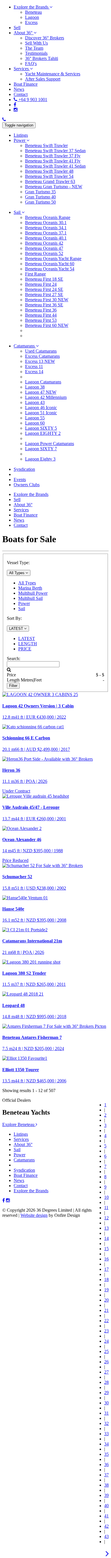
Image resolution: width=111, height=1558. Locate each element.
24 (106, 1341)
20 (106, 1300)
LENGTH (27, 643)
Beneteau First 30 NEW (46, 299)
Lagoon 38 (35, 387)
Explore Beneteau (19, 1124)
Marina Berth (30, 588)
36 (106, 1464)
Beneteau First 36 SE (44, 304)
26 (106, 1361)
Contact (21, 1185)
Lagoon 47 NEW (40, 392)
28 (106, 1382)
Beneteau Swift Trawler (46, 145)
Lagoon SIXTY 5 (41, 428)
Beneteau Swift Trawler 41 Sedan (55, 166)
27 (106, 1372)
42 (106, 1526)
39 (106, 1495)
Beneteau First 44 (41, 315)
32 (106, 1423)
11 (106, 1207)
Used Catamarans (41, 351)
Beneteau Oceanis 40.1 (46, 238)
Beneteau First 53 (41, 320)
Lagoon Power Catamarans (49, 443)
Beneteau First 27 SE (44, 294)
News (19, 1180)
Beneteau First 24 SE (44, 289)
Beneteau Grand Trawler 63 (50, 181)
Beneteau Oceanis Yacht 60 (49, 263)
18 (106, 1279)
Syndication (24, 1170)
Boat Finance (26, 1175)
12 (106, 1217)
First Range (35, 274)
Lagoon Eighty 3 (40, 459)
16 (106, 1259)
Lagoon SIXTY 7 (41, 448)
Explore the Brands (31, 1190)
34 (106, 1444)
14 (106, 1238)
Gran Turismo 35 (40, 191)
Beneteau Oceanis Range (47, 217)
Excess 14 (34, 371)
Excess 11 (34, 366)
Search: (13, 658)
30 (106, 1402)
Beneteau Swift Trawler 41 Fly (53, 160)
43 (106, 1536)
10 (106, 1197)
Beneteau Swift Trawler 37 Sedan (55, 150)
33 (106, 1433)
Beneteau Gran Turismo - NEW (53, 186)
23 (106, 1330)
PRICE (24, 648)
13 (106, 1228)
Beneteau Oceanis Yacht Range (53, 258)
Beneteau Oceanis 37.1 (46, 232)
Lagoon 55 (35, 417)
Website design (34, 1215)
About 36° (23, 1144)
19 (106, 1289)
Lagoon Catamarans (43, 381)
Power (24, 603)
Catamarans (24, 1159)
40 (106, 1505)
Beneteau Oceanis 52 (44, 253)
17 (106, 1269)
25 (106, 1351)
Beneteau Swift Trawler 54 (49, 176)
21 (106, 1310)
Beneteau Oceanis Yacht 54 (49, 268)
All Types (27, 582)
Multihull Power (33, 593)
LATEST (26, 638)
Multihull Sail (30, 598)
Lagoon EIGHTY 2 (43, 433)
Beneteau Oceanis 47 (44, 248)
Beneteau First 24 (41, 284)
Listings (21, 1134)
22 (106, 1320)
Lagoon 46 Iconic (41, 407)
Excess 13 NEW (40, 361)
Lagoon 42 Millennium (46, 397)
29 (106, 1392)
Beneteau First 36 (41, 309)
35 (106, 1454)
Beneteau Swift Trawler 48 (49, 171)
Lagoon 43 (35, 402)
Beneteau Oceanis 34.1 (46, 227)
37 (106, 1474)
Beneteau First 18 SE (44, 279)
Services (21, 1139)
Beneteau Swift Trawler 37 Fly (53, 155)
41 (106, 1515)
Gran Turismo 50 (40, 202)
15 (106, 1248)
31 (106, 1413)
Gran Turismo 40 (40, 196)
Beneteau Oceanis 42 (44, 243)
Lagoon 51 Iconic (41, 412)
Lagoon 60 (35, 423)
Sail (21, 608)
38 (106, 1485)
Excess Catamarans (42, 356)
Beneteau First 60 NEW (46, 325)
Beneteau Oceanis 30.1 (46, 222)
